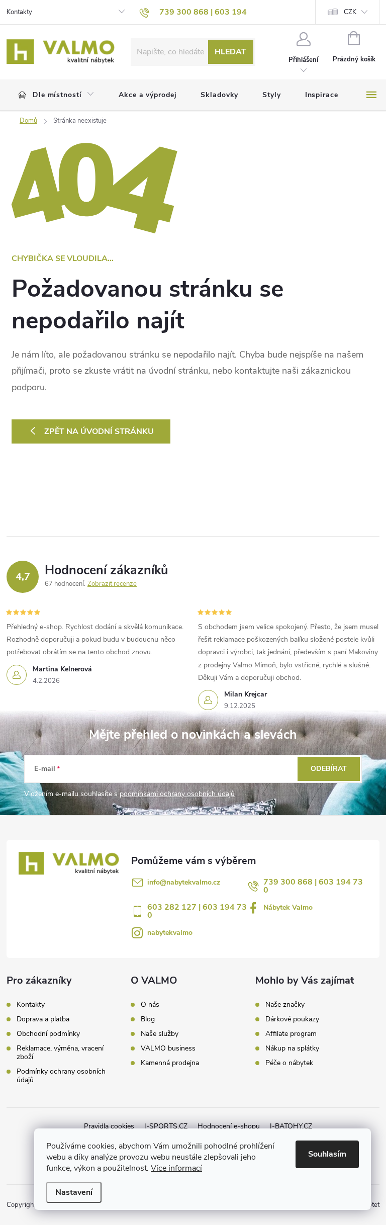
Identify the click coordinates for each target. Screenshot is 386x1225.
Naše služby (159, 1034)
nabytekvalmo (169, 932)
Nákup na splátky (292, 1048)
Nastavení (73, 1192)
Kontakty (19, 12)
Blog (148, 1019)
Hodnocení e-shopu (229, 1126)
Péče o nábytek (289, 1063)
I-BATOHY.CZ (291, 1126)
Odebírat (329, 768)
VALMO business (168, 1048)
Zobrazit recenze (112, 583)
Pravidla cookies (109, 1126)
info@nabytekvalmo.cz (183, 882)
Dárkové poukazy (292, 1019)
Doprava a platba (43, 1019)
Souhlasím (327, 1154)
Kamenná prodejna (170, 1063)
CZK (350, 12)
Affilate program (291, 1034)
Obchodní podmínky (48, 1033)
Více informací (176, 1168)
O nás (150, 1005)
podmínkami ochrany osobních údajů (177, 794)
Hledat (230, 51)
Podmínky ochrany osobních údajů (61, 1076)
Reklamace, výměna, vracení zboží (60, 1052)
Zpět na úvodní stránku (99, 431)
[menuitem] (57, 95)
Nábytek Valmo (288, 907)
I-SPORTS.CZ (165, 1126)
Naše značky (285, 1005)
